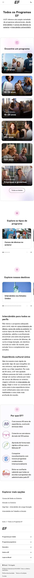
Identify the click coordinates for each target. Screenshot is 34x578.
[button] (3, 2)
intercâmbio (7, 25)
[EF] (17, 2)
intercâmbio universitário (21, 27)
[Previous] (27, 252)
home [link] (4, 521)
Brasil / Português (9, 565)
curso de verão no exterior (18, 329)
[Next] (30, 252)
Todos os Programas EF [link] (15, 521)
